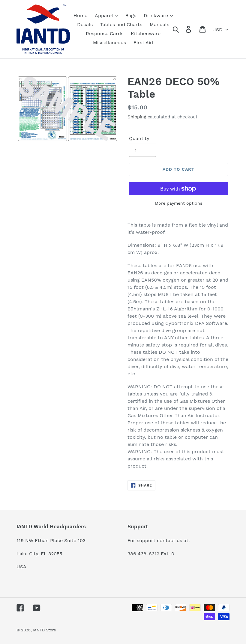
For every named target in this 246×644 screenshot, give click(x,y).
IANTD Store (44, 630)
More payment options (178, 203)
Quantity (139, 138)
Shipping (137, 117)
